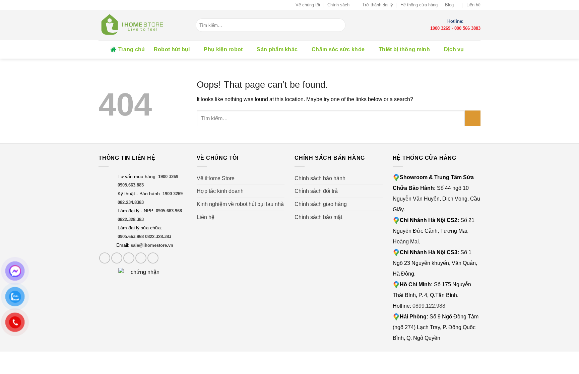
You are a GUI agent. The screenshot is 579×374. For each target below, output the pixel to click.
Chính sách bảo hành (320, 178)
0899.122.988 (428, 306)
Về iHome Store (216, 178)
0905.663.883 (131, 185)
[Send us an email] (140, 258)
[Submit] (340, 25)
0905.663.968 (169, 210)
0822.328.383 (131, 219)
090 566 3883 (467, 28)
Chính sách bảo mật (318, 217)
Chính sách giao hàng (321, 204)
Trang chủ (131, 49)
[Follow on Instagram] (116, 258)
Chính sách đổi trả (316, 191)
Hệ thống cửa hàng (419, 4)
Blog (449, 4)
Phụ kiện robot (223, 49)
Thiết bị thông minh (404, 49)
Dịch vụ (454, 49)
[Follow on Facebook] (104, 258)
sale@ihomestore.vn (152, 245)
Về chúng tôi (308, 4)
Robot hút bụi (172, 49)
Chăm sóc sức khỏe (338, 49)
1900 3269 (440, 28)
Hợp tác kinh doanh (220, 191)
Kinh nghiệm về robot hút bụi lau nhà (240, 204)
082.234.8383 (131, 202)
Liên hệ (473, 4)
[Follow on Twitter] (128, 258)
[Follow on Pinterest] (152, 258)
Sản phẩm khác (277, 49)
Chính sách (338, 4)
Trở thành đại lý (377, 4)
